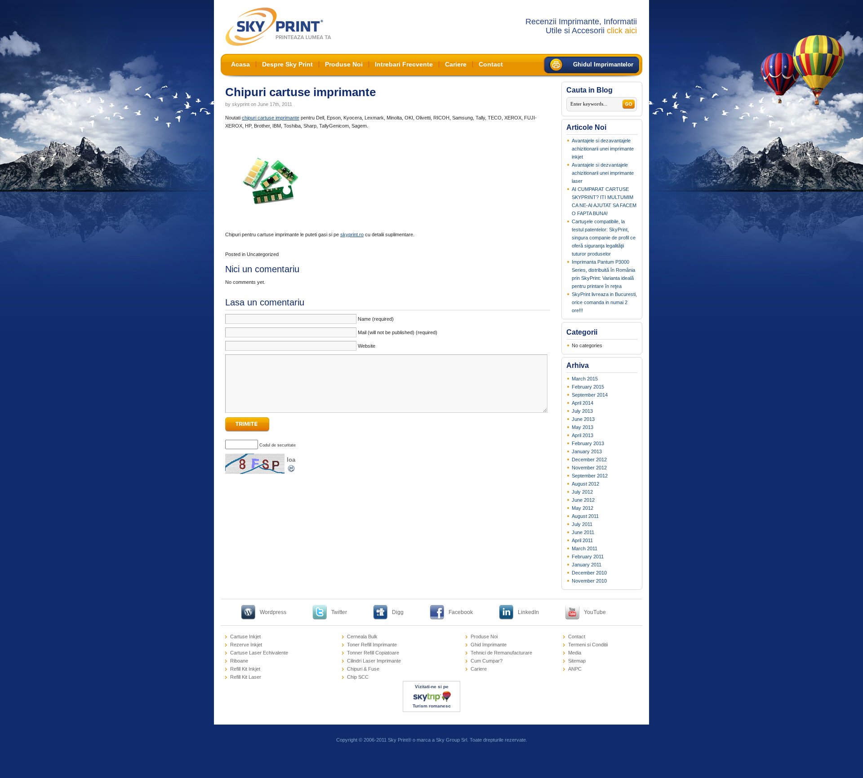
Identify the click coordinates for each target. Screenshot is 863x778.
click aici (622, 30)
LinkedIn (528, 612)
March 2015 (585, 378)
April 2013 (582, 435)
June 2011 (583, 532)
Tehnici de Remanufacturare (501, 652)
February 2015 (588, 386)
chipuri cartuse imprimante (270, 117)
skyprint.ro (352, 234)
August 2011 (585, 516)
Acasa (240, 64)
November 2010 (589, 581)
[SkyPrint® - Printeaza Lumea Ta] (278, 27)
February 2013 (588, 443)
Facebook (461, 612)
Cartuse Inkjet (245, 636)
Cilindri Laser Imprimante (374, 660)
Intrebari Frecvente (404, 64)
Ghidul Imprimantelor (603, 64)
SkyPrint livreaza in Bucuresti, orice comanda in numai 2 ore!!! (604, 302)
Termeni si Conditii (588, 644)
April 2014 (582, 403)
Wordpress (273, 612)
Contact (491, 64)
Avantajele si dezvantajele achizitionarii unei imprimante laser (603, 173)
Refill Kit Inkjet (245, 669)
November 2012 (589, 467)
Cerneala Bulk (362, 636)
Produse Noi (344, 64)
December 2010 (589, 572)
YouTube (595, 612)
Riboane (239, 660)
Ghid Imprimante (489, 644)
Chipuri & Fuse (363, 669)
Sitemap (577, 660)
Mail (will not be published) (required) (397, 332)
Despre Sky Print (287, 64)
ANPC (575, 669)
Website (366, 346)
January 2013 (587, 451)
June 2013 (583, 419)
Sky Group (448, 740)
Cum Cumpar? (487, 660)
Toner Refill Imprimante (372, 644)
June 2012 (583, 500)
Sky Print (398, 740)
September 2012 (590, 475)
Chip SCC (358, 677)
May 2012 (582, 508)
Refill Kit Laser (245, 677)
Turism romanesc (432, 705)
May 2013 (582, 427)
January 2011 (586, 564)
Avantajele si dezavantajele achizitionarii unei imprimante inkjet (603, 148)
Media (574, 652)
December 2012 (589, 459)
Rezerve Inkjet (246, 644)
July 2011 (582, 524)
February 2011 (588, 556)
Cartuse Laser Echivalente (259, 652)
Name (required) (376, 319)
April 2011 (582, 540)
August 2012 (585, 483)
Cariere (456, 64)
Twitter (339, 612)
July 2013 (582, 411)
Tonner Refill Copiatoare (373, 652)
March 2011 (584, 548)
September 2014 (590, 395)
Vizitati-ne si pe (432, 686)
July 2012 (582, 492)
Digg (398, 612)
